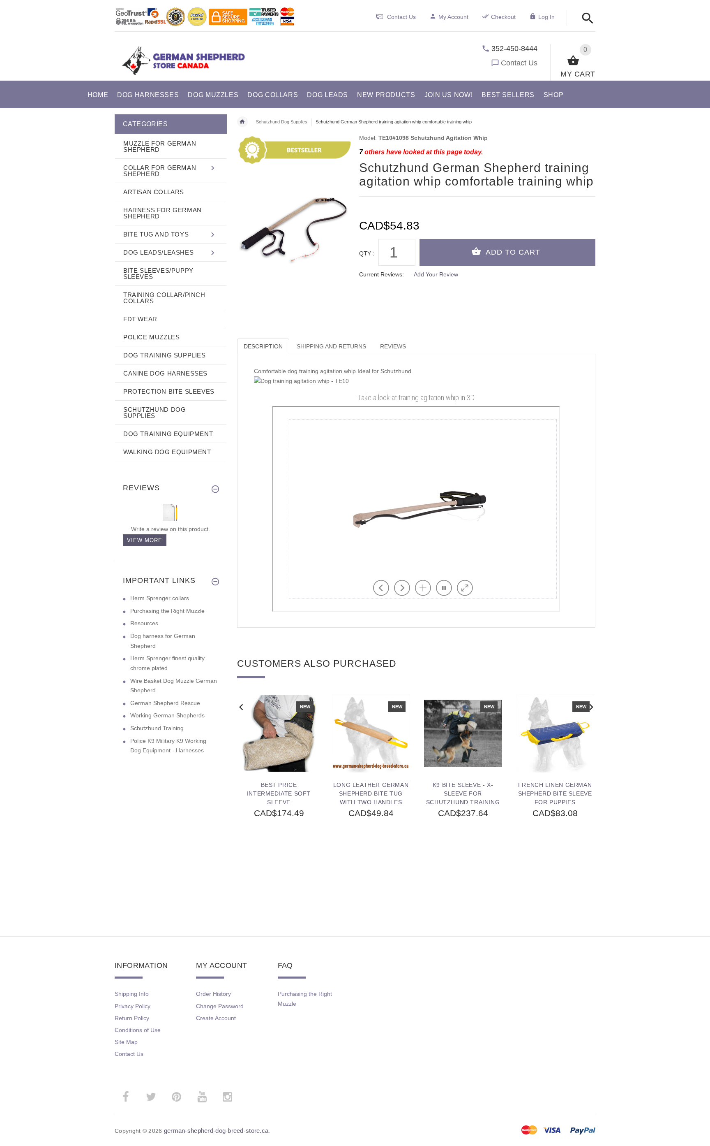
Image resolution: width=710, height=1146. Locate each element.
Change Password (220, 1006)
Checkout (503, 17)
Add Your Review (436, 274)
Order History (213, 994)
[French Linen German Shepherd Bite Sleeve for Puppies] (555, 733)
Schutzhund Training (157, 728)
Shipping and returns (331, 346)
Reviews (393, 346)
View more (144, 540)
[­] (585, 18)
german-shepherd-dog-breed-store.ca (216, 1130)
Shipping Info (132, 994)
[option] (279, 797)
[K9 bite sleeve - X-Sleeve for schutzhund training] (463, 733)
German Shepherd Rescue (165, 703)
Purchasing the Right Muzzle (167, 611)
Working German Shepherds (167, 715)
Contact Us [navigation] (401, 17)
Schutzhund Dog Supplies (281, 121)
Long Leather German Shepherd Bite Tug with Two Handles (370, 793)
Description (263, 346)
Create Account (216, 1018)
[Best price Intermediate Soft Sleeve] (279, 733)
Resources (144, 623)
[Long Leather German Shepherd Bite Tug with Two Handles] (371, 733)
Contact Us (519, 63)
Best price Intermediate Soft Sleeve (279, 793)
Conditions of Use (138, 1030)
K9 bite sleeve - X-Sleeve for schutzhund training (463, 793)
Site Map (126, 1042)
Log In (546, 17)
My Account (453, 17)
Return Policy (132, 1018)
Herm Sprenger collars (159, 598)
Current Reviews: (381, 274)
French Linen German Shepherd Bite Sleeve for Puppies (555, 793)
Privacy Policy (132, 1006)
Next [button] (591, 706)
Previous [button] (241, 706)
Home (242, 121)
